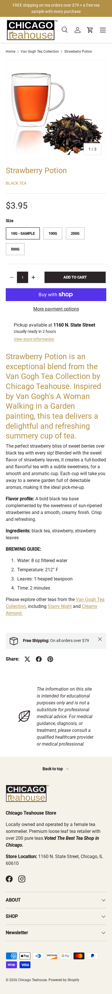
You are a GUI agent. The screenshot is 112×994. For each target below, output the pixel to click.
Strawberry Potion (78, 51)
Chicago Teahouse (32, 980)
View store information (34, 339)
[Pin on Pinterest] (50, 659)
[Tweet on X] (27, 659)
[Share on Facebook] (39, 659)
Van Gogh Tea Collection (40, 51)
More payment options (56, 309)
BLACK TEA (16, 183)
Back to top (53, 768)
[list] (56, 110)
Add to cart (75, 277)
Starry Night (60, 606)
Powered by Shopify (64, 980)
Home (10, 51)
